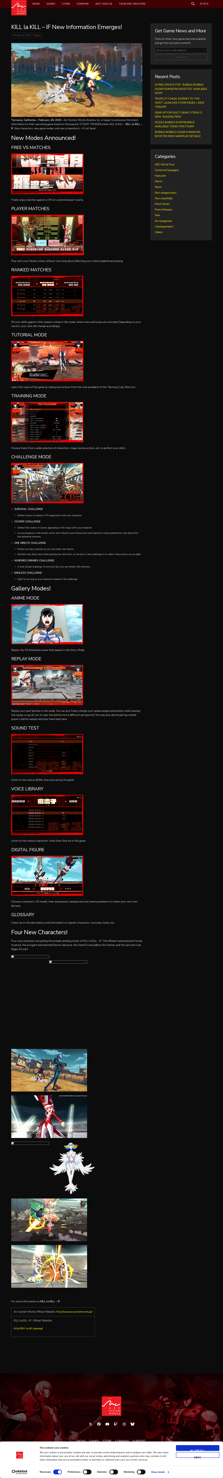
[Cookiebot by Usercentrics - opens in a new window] (19, 1472)
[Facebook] (99, 1424)
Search (193, 4)
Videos (159, 232)
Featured (160, 176)
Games (51, 3)
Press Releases (163, 209)
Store (66, 3)
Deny (197, 1457)
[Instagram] (124, 1424)
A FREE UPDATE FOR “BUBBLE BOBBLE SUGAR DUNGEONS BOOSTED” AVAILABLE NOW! (181, 89)
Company (83, 3)
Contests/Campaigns (167, 170)
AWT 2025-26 (103, 3)
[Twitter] (90, 1424)
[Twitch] (116, 1424)
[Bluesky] (132, 1424)
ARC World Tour (165, 164)
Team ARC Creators (132, 3)
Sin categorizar (163, 221)
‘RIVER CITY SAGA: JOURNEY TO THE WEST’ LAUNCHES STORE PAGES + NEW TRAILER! (179, 103)
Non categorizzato (165, 193)
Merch (158, 181)
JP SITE (204, 3)
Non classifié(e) (163, 198)
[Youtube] (107, 1424)
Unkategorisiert (164, 226)
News (36, 3)
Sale (157, 215)
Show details (158, 1472)
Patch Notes (162, 204)
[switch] (87, 1472)
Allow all (197, 1450)
